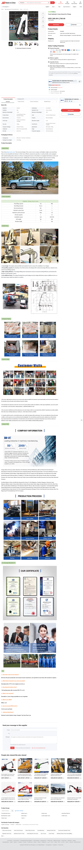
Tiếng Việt (71, 842)
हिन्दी (59, 842)
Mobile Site (70, 840)
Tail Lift (22, 818)
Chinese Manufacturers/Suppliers (26, 840)
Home (2, 9)
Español (15, 842)
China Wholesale (36, 840)
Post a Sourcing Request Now (38, 748)
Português (20, 842)
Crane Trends (51, 833)
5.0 (65, 101)
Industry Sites (49, 840)
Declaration (55, 844)
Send (12, 747)
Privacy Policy (60, 844)
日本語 (56, 842)
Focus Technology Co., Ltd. (33, 844)
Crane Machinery (40, 830)
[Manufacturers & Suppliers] (8, 2)
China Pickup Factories (30, 830)
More (2, 836)
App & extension (66, 6)
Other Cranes (26, 9)
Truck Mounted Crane (5, 813)
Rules (81, 6)
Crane (21, 9)
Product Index (63, 840)
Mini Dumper (23, 815)
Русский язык (29, 842)
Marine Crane (24, 813)
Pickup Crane (44, 813)
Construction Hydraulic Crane (64, 830)
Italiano (35, 842)
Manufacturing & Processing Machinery (12, 9)
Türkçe (67, 842)
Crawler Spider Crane (46, 815)
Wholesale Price (43, 840)
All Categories (6, 6)
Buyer (53, 6)
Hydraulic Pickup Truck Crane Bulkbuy (64, 833)
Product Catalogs (19, 810)
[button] (54, 101)
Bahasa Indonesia (77, 842)
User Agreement (49, 844)
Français (24, 842)
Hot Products (9, 840)
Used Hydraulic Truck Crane (32, 833)
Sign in (80, 3)
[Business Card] (79, 104)
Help (59, 6)
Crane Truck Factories (18, 830)
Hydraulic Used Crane (51, 830)
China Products (16, 840)
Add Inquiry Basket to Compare (24, 48)
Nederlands (44, 842)
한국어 (52, 842)
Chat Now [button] (74, 24)
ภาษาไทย (62, 842)
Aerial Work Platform (66, 813)
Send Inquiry (56, 24)
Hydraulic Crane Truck (6, 833)
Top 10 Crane (43, 833)
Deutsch (39, 842)
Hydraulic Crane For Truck (19, 833)
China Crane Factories (6, 830)
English (11, 842)
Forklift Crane (64, 815)
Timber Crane (4, 818)
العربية (48, 842)
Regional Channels (57, 840)
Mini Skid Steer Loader (5, 815)
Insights (74, 840)
